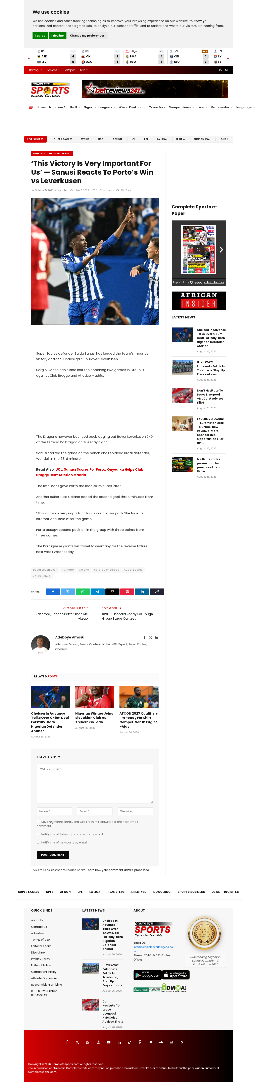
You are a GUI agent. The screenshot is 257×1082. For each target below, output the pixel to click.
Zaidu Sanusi (42, 576)
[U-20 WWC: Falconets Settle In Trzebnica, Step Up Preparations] (182, 367)
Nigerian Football (63, 107)
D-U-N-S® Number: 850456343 (44, 993)
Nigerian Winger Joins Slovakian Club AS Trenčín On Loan (94, 717)
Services (52, 70)
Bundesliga (202, 139)
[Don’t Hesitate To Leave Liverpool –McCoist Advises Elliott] (182, 395)
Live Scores (35, 139)
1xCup (85, 139)
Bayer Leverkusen (45, 570)
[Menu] (31, 107)
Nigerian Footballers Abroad (52, 153)
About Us (37, 920)
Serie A (180, 139)
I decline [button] (57, 35)
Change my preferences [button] (87, 35)
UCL (133, 139)
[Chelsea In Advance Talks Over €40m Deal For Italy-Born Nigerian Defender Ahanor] (50, 697)
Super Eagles (63, 139)
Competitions (180, 107)
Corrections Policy (43, 972)
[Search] (226, 70)
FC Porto (68, 570)
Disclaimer (38, 952)
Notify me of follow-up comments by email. (72, 834)
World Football (130, 107)
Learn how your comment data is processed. (118, 870)
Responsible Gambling (46, 985)
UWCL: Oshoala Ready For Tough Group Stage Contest (127, 616)
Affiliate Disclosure (44, 978)
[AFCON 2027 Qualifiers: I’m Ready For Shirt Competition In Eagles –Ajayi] (138, 697)
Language (244, 107)
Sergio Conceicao (106, 570)
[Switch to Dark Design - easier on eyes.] (220, 69)
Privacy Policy (40, 959)
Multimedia (220, 107)
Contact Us (39, 927)
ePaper (69, 70)
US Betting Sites (225, 892)
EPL (146, 139)
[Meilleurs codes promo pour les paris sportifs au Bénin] (182, 464)
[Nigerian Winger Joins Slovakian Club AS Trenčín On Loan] (94, 697)
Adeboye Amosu (69, 637)
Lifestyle (138, 892)
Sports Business (191, 892)
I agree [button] (40, 35)
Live (201, 107)
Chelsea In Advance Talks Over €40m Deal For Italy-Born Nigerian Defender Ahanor (50, 722)
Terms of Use (40, 940)
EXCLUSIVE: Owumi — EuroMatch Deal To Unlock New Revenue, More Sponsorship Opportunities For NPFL (210, 431)
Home (41, 107)
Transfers (157, 107)
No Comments (105, 190)
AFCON (117, 139)
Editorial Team (41, 946)
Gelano (84, 570)
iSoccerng (162, 892)
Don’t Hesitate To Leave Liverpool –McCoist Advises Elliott (210, 397)
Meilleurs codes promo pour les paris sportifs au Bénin (209, 465)
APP (82, 70)
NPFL (101, 139)
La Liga (162, 139)
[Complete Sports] (50, 90)
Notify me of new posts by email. (64, 842)
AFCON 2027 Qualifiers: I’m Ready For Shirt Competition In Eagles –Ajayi (138, 720)
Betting (33, 70)
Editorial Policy (41, 965)
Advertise (37, 933)
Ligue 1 (223, 139)
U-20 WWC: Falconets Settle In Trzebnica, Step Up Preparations (211, 368)
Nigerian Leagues (98, 107)
